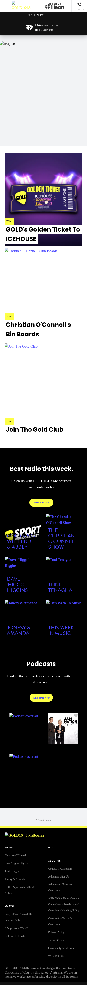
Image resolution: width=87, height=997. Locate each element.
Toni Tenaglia (12, 871)
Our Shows (41, 502)
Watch (9, 906)
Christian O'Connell (15, 855)
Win (50, 848)
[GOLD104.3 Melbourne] (21, 6)
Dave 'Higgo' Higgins (17, 863)
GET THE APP (41, 698)
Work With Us (56, 956)
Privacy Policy (56, 932)
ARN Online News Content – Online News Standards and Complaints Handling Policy (64, 904)
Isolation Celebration (16, 936)
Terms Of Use (56, 940)
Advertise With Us (58, 876)
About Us (54, 861)
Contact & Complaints (60, 868)
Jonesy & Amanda (15, 879)
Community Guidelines (61, 948)
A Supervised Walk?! (16, 928)
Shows (9, 848)
